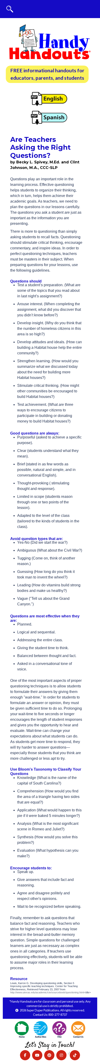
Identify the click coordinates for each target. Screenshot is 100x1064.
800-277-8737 (57, 1014)
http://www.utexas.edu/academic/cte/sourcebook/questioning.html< (47, 992)
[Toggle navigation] (10, 9)
